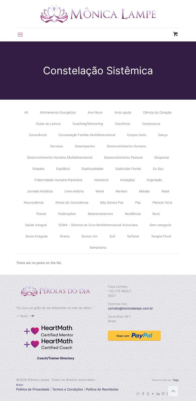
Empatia (38, 169)
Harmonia (101, 180)
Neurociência (34, 202)
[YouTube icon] (153, 393)
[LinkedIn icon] (158, 393)
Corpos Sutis (136, 135)
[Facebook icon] (143, 393)
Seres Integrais (36, 236)
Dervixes (56, 146)
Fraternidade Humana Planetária (58, 180)
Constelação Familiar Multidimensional (87, 135)
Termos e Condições (67, 389)
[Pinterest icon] (163, 393)
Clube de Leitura (48, 124)
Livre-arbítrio (74, 191)
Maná (100, 191)
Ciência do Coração (157, 112)
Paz (138, 202)
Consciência (38, 135)
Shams (65, 236)
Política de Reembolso (102, 389)
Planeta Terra (162, 202)
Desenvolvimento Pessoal (123, 157)
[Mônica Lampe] (98, 14)
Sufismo (133, 236)
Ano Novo (95, 112)
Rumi (156, 214)
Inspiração (154, 180)
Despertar (161, 157)
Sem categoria (160, 225)
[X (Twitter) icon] (148, 393)
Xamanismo (98, 247)
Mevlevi (121, 191)
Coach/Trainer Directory (55, 358)
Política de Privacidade (32, 389)
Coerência (122, 124)
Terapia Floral (161, 236)
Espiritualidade (92, 169)
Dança (162, 135)
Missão (144, 191)
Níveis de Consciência (71, 202)
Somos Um (90, 236)
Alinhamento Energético (58, 112)
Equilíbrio (63, 169)
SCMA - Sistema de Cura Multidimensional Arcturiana (98, 225)
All (26, 112)
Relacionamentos (100, 214)
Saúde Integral (36, 225)
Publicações (67, 214)
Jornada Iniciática (40, 191)
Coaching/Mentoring (87, 124)
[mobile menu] (20, 34)
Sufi (112, 236)
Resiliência (133, 214)
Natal (165, 191)
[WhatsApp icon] (138, 393)
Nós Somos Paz (111, 202)
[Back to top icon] (173, 391)
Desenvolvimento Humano (126, 146)
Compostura (151, 124)
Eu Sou (158, 169)
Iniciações (127, 180)
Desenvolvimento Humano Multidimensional (59, 157)
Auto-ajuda (122, 112)
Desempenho (85, 146)
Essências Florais (128, 169)
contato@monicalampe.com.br (130, 308)
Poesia (41, 214)
